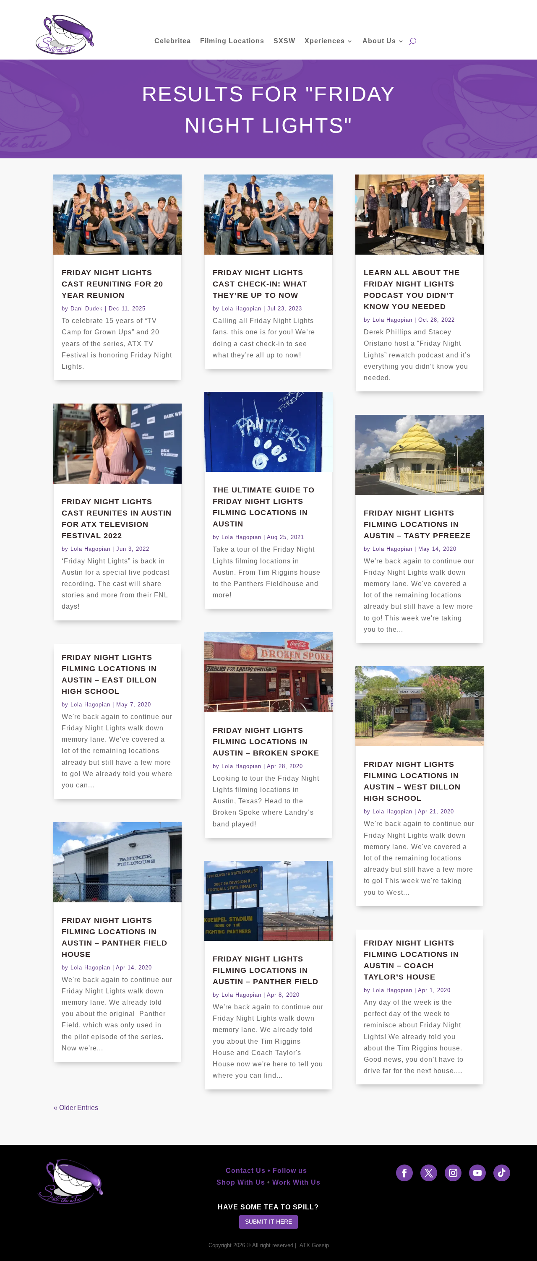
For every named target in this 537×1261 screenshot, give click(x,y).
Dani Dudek (86, 308)
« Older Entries (76, 1107)
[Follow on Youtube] (477, 1173)
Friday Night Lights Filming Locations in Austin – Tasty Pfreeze (417, 524)
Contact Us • (249, 1170)
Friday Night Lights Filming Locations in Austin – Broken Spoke (266, 741)
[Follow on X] (428, 1173)
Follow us (292, 1170)
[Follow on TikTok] (501, 1173)
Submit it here (268, 1221)
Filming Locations (232, 41)
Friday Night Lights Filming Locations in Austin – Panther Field (265, 970)
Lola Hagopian (90, 549)
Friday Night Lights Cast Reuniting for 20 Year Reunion (112, 284)
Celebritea (172, 41)
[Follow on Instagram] (453, 1173)
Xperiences (325, 41)
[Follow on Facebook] (404, 1173)
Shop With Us (240, 1182)
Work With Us (296, 1182)
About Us (379, 41)
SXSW (284, 41)
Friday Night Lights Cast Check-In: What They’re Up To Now (260, 284)
